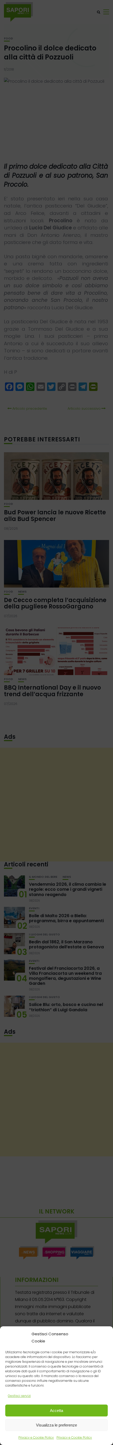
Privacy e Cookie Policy (36, 1437)
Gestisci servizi (19, 1395)
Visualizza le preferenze (56, 1425)
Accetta (56, 1410)
